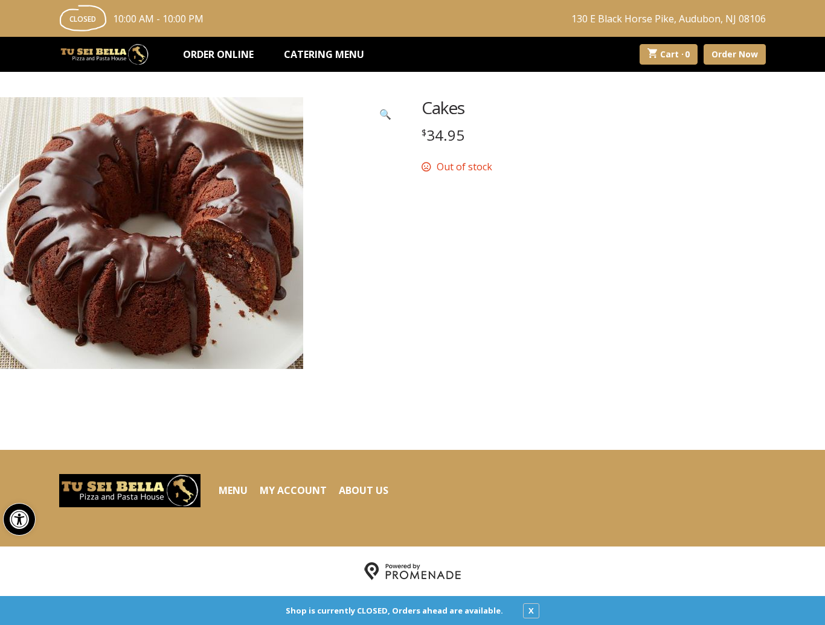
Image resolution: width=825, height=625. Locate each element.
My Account (293, 490)
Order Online (218, 54)
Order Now (734, 54)
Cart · (675, 54)
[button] (19, 519)
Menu (233, 490)
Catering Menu (324, 54)
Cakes (443, 107)
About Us (363, 490)
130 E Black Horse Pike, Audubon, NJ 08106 (668, 18)
